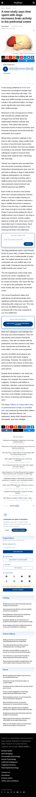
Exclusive (8, 8)
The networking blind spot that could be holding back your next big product (15, 645)
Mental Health (6, 751)
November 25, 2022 (17, 26)
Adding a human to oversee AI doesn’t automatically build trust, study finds (15, 640)
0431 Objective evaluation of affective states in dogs (17, 498)
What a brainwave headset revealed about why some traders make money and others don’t (17, 662)
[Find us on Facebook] (1, 792)
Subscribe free (18, 551)
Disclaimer (5, 775)
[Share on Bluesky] (26, 60)
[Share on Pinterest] (21, 57)
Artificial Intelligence (9, 762)
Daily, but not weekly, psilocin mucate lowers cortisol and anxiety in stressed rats (17, 724)
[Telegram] (29, 581)
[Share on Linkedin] (25, 57)
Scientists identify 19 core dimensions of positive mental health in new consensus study (17, 620)
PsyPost (18, 3)
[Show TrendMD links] (33, 505)
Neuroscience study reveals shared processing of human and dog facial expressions (18, 447)
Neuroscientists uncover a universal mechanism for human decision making (15, 703)
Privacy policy (7, 778)
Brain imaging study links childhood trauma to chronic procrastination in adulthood (17, 626)
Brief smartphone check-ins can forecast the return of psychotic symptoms (17, 698)
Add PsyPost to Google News (18, 559)
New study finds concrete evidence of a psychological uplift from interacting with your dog (18, 453)
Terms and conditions (10, 781)
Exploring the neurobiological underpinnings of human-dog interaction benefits (18, 441)
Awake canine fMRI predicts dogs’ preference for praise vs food (18, 485)
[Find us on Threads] (20, 792)
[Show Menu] (2, 2)
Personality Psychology (10, 756)
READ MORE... (24, 747)
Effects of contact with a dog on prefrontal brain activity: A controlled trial (17, 407)
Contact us (5, 772)
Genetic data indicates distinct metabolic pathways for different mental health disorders (17, 708)
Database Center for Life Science (26, 53)
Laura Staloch (5, 26)
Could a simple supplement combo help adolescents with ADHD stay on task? (15, 692)
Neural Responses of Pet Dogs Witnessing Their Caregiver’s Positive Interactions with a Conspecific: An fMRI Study (18, 472)
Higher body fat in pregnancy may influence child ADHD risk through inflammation (16, 719)
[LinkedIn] (29, 576)
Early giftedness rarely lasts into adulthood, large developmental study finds (16, 615)
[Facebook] (6, 576)
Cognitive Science (8, 765)
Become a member (19, 530)
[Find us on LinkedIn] (8, 792)
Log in (7, 530)
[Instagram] (14, 581)
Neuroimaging (7, 754)
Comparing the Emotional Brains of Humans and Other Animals (18, 492)
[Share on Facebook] (32, 57)
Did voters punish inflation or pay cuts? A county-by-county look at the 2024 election (16, 651)
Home (2, 8)
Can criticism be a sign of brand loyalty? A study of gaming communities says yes (16, 656)
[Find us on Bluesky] (24, 792)
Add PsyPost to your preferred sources (18, 324)
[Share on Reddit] (14, 57)
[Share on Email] (6, 57)
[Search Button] (34, 2)
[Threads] (6, 581)
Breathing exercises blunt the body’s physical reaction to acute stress (17, 604)
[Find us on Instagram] (11, 792)
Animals (14, 8)
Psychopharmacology (10, 768)
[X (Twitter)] (14, 576)
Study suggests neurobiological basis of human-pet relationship (18, 459)
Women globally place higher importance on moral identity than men (17, 676)
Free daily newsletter (18, 235)
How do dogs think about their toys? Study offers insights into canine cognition (18, 465)
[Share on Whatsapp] (17, 57)
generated (15, 53)
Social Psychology (8, 759)
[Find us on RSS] (14, 792)
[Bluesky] (21, 576)
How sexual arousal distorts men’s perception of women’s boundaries (17, 610)
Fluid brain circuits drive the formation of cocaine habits (16, 681)
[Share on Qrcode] (10, 57)
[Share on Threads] (9, 60)
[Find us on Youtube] (17, 792)
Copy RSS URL (18, 567)
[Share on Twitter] (3, 57)
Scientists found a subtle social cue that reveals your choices (18, 687)
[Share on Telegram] (28, 57)
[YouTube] (21, 581)
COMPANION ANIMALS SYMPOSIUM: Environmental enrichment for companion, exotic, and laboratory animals (17, 479)
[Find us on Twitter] (5, 792)
